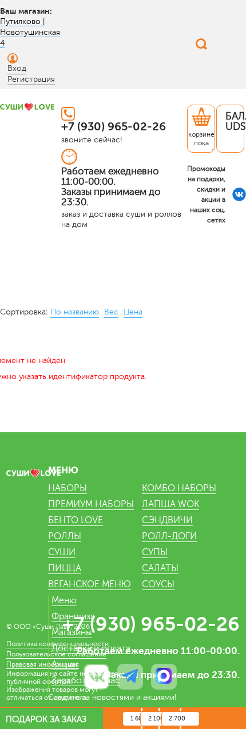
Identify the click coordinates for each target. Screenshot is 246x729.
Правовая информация (42, 664)
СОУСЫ (158, 584)
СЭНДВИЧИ (167, 520)
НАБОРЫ (67, 488)
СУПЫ (155, 552)
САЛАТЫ (160, 568)
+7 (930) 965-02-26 (113, 126)
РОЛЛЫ (64, 536)
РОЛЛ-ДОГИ (169, 536)
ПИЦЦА (64, 568)
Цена (133, 312)
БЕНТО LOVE (75, 520)
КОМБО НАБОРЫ (179, 488)
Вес (111, 312)
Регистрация (31, 79)
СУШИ (62, 552)
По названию (74, 312)
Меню (64, 600)
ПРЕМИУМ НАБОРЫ (91, 504)
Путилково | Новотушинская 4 (30, 32)
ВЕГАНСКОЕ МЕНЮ (89, 584)
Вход (16, 68)
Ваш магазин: (26, 10)
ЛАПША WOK (170, 504)
